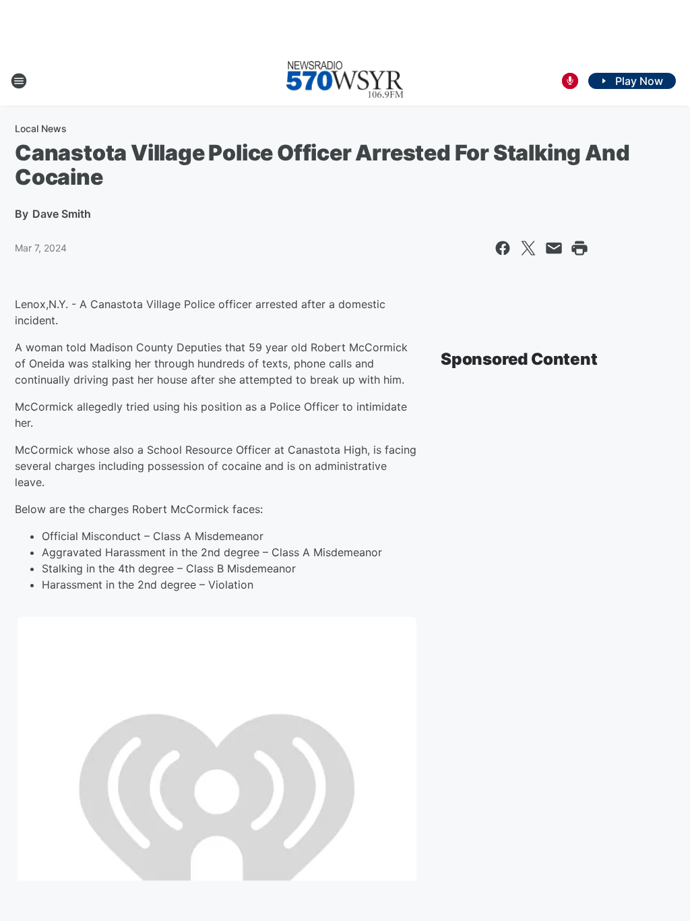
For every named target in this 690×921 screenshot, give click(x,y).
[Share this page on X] (528, 248)
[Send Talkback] (570, 81)
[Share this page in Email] (553, 248)
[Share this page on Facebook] (502, 248)
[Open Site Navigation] (19, 81)
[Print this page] (579, 248)
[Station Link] (345, 80)
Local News (41, 128)
